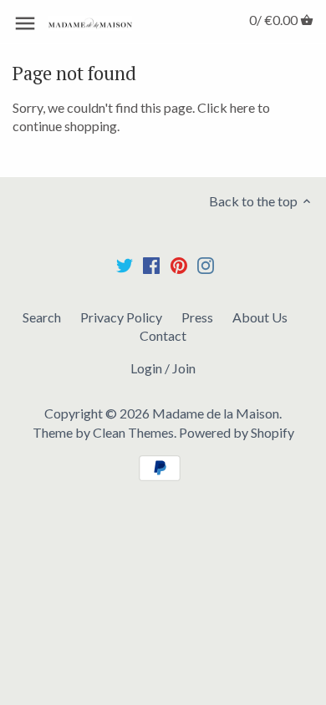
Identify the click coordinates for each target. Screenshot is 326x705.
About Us (260, 317)
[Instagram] (205, 264)
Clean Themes (133, 432)
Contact (163, 335)
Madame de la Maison (215, 413)
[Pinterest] (179, 264)
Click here (226, 107)
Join (184, 368)
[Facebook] (151, 264)
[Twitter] (124, 264)
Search (42, 317)
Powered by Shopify (236, 432)
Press (197, 317)
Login (146, 368)
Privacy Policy (121, 317)
